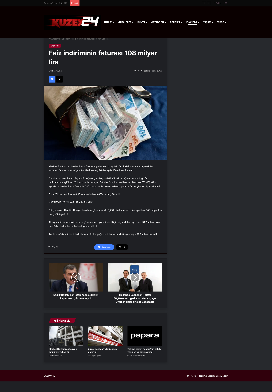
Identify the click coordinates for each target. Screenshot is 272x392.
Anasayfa (55, 38)
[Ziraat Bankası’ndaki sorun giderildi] (105, 336)
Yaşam (207, 22)
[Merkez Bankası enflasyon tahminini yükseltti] (66, 336)
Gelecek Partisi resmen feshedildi (97, 3)
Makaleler (124, 22)
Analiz (108, 22)
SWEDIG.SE (49, 376)
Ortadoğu (157, 22)
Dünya (141, 22)
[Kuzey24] (72, 22)
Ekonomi (191, 22)
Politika (175, 22)
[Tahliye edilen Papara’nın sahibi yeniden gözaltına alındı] (145, 336)
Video (220, 22)
